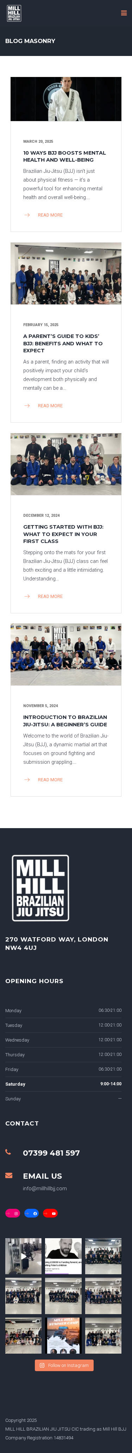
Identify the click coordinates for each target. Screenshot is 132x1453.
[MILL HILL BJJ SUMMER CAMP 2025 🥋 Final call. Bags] (63, 1336)
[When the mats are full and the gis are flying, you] (103, 1256)
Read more (50, 215)
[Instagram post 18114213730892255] (23, 1256)
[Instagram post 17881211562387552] (63, 1256)
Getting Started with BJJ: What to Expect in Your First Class (63, 534)
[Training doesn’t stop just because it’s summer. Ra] (103, 1336)
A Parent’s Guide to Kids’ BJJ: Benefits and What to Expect (63, 343)
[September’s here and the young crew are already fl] (23, 1336)
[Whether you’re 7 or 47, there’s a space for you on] (63, 1296)
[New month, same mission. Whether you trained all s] (103, 1296)
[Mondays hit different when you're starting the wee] (23, 1296)
